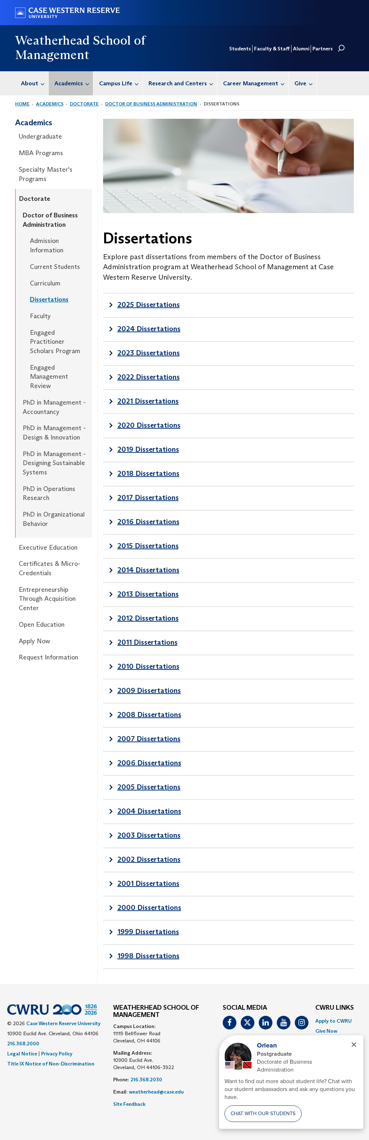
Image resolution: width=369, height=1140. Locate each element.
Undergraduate (40, 136)
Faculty (40, 316)
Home (22, 104)
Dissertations (49, 299)
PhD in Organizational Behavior (54, 519)
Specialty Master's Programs (45, 174)
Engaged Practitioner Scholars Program (55, 342)
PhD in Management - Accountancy (54, 407)
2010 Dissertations (148, 666)
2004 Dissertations (149, 811)
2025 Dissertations (148, 304)
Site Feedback (129, 1104)
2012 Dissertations (148, 618)
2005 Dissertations (149, 787)
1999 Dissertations (148, 931)
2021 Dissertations (148, 401)
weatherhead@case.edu (156, 1092)
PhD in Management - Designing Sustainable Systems (54, 463)
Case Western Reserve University (63, 1023)
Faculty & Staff (272, 48)
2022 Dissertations (148, 377)
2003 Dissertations (149, 835)
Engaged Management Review (49, 377)
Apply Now (34, 641)
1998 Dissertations (148, 955)
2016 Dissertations (148, 521)
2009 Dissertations (149, 690)
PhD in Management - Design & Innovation (54, 432)
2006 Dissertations (149, 762)
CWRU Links (334, 1007)
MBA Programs (41, 153)
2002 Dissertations (149, 859)
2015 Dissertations (148, 545)
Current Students (55, 267)
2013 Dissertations (148, 594)
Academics (68, 83)
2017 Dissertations (148, 497)
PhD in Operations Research (49, 493)
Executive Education (48, 547)
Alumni (301, 48)
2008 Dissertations (149, 714)
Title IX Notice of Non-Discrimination (50, 1063)
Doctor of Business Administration (151, 104)
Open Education (42, 624)
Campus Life (115, 83)
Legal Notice (22, 1053)
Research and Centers (177, 83)
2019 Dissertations (148, 449)
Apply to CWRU (333, 1021)
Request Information (48, 657)
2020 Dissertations (149, 425)
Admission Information (46, 245)
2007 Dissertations (149, 738)
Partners (322, 48)
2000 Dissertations (149, 907)
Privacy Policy (56, 1053)
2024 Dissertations (149, 328)
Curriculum (45, 283)
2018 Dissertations (148, 473)
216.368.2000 (23, 1043)
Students (240, 48)
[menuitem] (32, 83)
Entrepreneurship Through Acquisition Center (47, 599)
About (29, 83)
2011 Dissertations (147, 642)
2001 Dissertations (148, 883)
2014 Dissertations (148, 570)
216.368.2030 (146, 1079)
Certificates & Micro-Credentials (49, 568)
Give (300, 83)
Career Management (250, 83)
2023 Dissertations (148, 352)
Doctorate (84, 104)
